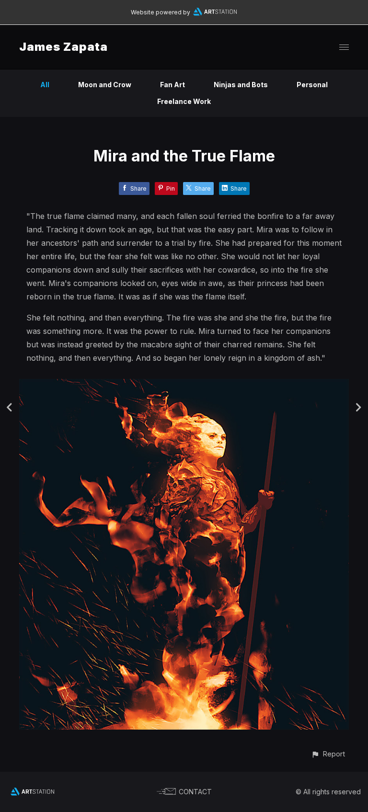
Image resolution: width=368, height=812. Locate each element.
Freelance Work (184, 101)
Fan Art (172, 84)
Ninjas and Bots (241, 84)
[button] (328, 754)
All (44, 84)
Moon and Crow (104, 84)
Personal (312, 84)
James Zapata (63, 47)
